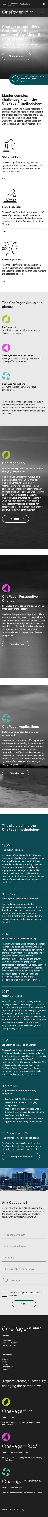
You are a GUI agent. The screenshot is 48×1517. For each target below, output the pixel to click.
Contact (5, 1369)
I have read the (13, 1293)
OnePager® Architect (21, 1156)
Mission (5, 1359)
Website (14, 519)
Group (4, 1362)
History (5, 1364)
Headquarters (7, 1367)
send (24, 1304)
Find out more (16, 56)
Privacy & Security (17, 1510)
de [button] (44, 4)
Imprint (4, 1510)
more (4, 179)
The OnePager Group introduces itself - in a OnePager (33, 79)
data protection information (29, 1293)
